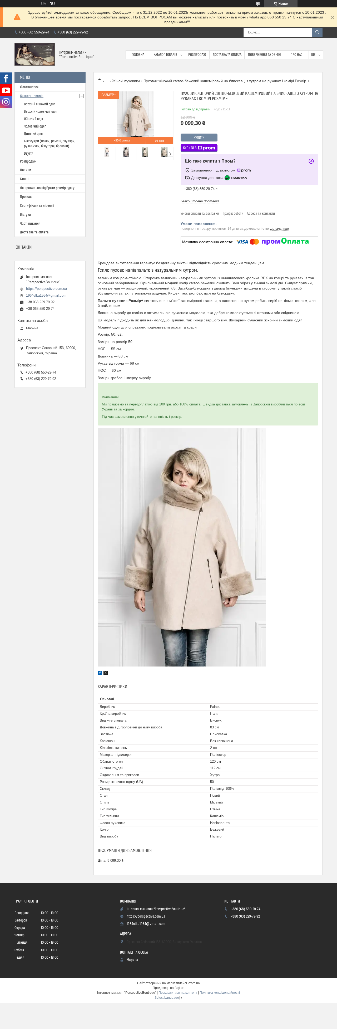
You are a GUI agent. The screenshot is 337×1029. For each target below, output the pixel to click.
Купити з (190, 148)
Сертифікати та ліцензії (37, 206)
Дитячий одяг (33, 134)
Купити (199, 138)
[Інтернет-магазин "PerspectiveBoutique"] (34, 55)
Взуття (28, 153)
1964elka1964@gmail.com (46, 295)
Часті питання (30, 224)
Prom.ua (194, 983)
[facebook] (100, 674)
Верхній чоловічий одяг (41, 112)
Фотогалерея (29, 87)
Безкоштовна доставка (200, 201)
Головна (138, 55)
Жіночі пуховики (126, 81)
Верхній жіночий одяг (39, 104)
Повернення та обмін (264, 55)
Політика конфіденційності (220, 992)
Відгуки (25, 215)
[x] (105, 674)
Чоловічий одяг (35, 126)
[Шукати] (317, 32)
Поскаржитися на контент (177, 992)
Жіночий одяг (33, 119)
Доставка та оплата (227, 55)
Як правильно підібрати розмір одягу (47, 188)
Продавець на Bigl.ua (169, 988)
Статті (24, 179)
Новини (25, 170)
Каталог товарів (165, 55)
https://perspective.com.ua (46, 289)
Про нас (296, 55)
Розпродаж (197, 55)
